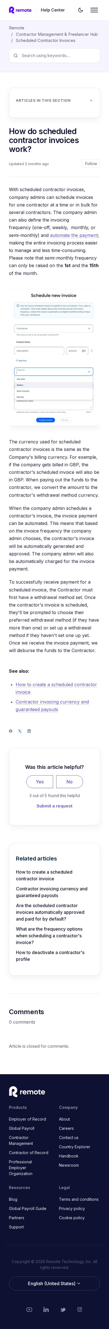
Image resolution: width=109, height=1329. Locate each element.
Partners (16, 1217)
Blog (13, 1199)
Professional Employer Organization (20, 1167)
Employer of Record (27, 1119)
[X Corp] (20, 731)
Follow (91, 163)
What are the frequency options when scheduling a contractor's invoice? (49, 935)
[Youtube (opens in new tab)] (29, 1309)
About (64, 1119)
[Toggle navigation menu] (94, 10)
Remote (16, 27)
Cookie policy (72, 1217)
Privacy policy (72, 1208)
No (70, 781)
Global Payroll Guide (27, 1208)
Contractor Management (21, 1140)
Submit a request (54, 806)
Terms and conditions (79, 1199)
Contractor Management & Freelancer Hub (57, 34)
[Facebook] (10, 731)
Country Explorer (74, 1146)
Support (16, 1227)
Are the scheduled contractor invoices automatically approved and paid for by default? (50, 912)
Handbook (69, 1156)
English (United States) (52, 1283)
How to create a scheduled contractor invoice (44, 875)
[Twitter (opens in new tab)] (63, 1309)
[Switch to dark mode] (80, 10)
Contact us (69, 1137)
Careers (66, 1128)
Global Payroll (21, 1128)
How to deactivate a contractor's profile (50, 956)
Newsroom (69, 1165)
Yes (40, 781)
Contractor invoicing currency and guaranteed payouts (51, 892)
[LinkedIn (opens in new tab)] (46, 1309)
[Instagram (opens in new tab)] (80, 1309)
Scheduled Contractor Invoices (45, 40)
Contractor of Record (28, 1152)
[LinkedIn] (29, 731)
